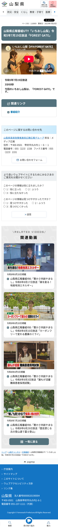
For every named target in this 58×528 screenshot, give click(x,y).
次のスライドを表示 (55, 11)
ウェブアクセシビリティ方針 (18, 483)
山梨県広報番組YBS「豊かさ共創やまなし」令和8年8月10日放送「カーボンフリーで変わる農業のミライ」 (31, 331)
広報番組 (25, 452)
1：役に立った (13, 189)
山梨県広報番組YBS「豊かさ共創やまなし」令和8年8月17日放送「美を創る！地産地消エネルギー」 (31, 282)
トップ (3, 452)
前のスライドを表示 (3, 11)
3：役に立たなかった (17, 193)
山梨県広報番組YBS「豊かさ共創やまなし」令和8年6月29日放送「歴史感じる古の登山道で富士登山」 (31, 428)
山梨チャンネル (14, 452)
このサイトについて (14, 478)
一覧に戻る (31, 441)
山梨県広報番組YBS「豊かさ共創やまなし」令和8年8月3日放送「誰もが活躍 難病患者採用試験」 (31, 379)
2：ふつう (33, 189)
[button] (44, 4)
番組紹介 (15, 111)
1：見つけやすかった (17, 203)
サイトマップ (10, 474)
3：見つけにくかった (17, 206)
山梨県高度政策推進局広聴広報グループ (24, 137)
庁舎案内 (8, 469)
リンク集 (8, 488)
